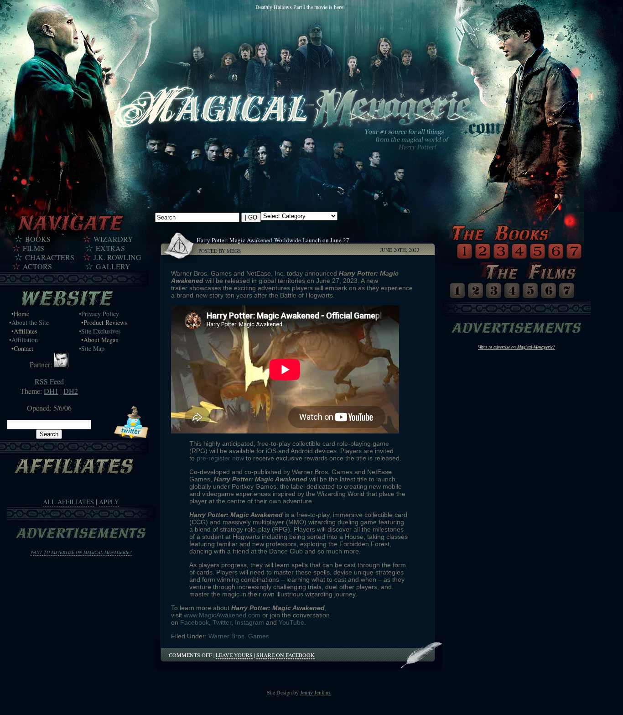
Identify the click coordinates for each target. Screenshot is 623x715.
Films (33, 248)
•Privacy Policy (99, 313)
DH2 (70, 391)
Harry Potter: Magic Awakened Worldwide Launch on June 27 (274, 240)
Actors (37, 266)
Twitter (222, 622)
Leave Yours (234, 654)
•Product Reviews (104, 322)
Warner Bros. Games (238, 636)
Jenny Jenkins (315, 692)
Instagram (249, 622)
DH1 (51, 391)
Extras (110, 248)
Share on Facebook (285, 654)
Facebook (194, 622)
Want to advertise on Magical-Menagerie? (81, 552)
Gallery (113, 266)
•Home (20, 313)
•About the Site (29, 322)
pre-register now (220, 458)
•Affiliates (24, 331)
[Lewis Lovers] (61, 364)
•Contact (22, 348)
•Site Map (91, 348)
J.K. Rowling (117, 257)
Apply (109, 501)
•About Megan (100, 339)
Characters (49, 257)
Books (38, 239)
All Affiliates (68, 501)
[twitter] (131, 436)
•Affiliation (23, 339)
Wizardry (113, 239)
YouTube (291, 622)
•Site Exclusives (99, 331)
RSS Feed (49, 381)
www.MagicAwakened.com (222, 615)
